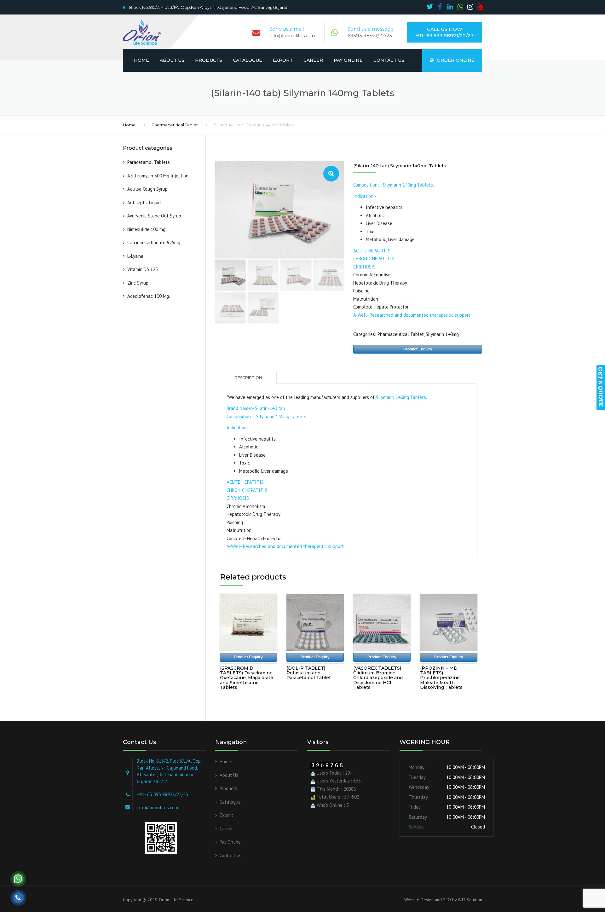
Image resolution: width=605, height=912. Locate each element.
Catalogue (247, 60)
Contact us (388, 60)
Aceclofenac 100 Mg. (148, 296)
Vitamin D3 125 (142, 269)
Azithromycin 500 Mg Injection (157, 176)
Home (141, 60)
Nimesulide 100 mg (146, 229)
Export (283, 60)
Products (208, 60)
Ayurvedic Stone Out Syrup (154, 216)
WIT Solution (469, 900)
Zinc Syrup (137, 283)
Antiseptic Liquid (144, 202)
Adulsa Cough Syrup (147, 189)
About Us (172, 60)
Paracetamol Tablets (148, 162)
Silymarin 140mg (442, 334)
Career (313, 60)
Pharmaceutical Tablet (175, 124)
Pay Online (348, 60)
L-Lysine (135, 256)
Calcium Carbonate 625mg (153, 242)
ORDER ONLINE (456, 60)
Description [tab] (248, 377)
